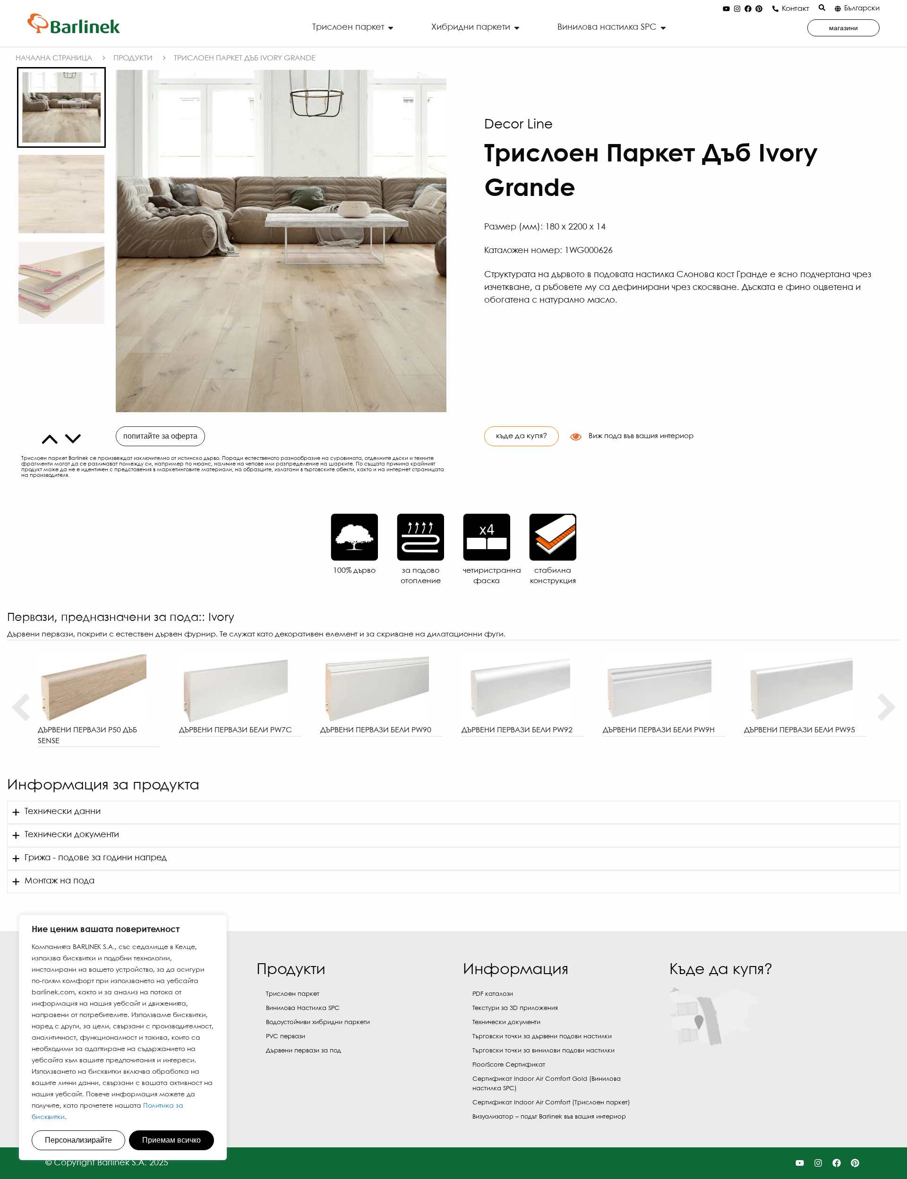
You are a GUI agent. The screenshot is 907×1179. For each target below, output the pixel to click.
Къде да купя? (521, 436)
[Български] (838, 9)
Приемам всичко (171, 1140)
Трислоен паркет (292, 994)
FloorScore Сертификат (508, 1065)
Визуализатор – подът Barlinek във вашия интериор (549, 1117)
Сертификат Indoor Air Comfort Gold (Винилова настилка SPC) (546, 1084)
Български (862, 8)
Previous (20, 708)
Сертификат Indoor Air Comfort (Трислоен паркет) (551, 1103)
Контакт (795, 8)
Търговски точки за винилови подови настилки (543, 1051)
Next (887, 708)
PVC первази (285, 1037)
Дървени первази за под (303, 1051)
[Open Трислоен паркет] (390, 27)
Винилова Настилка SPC (303, 1008)
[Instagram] (737, 9)
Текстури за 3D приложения (515, 1008)
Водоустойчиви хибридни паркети (318, 1022)
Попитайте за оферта (160, 436)
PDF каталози (492, 994)
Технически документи (506, 1022)
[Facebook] (748, 9)
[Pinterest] (758, 9)
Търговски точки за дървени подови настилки (542, 1037)
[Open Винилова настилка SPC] (663, 27)
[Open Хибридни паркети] (517, 27)
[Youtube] (726, 9)
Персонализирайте (78, 1140)
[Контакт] (775, 9)
